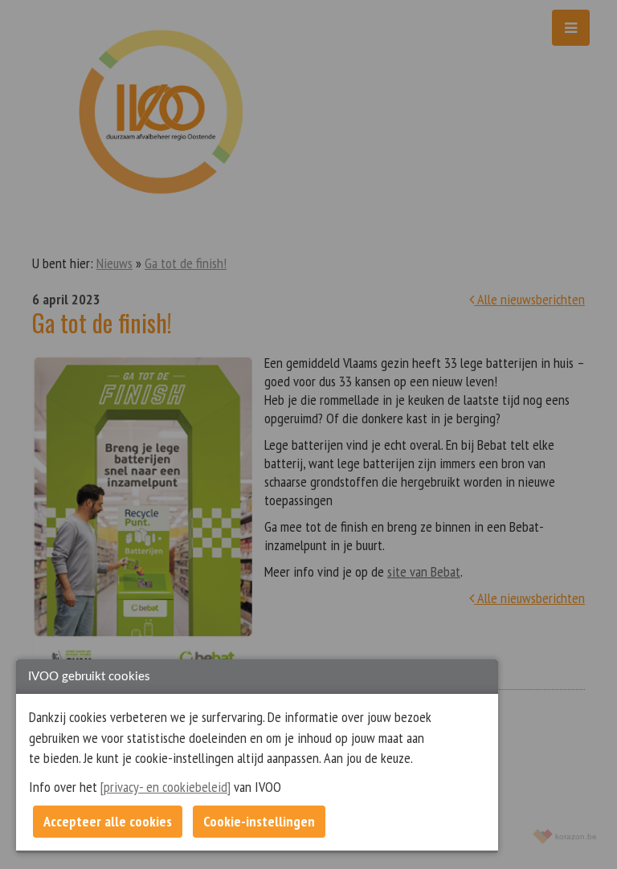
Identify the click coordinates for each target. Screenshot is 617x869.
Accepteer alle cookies (107, 821)
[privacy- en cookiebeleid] (165, 786)
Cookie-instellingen (259, 821)
